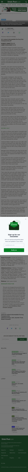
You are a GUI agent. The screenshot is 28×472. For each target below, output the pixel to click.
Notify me (14, 250)
